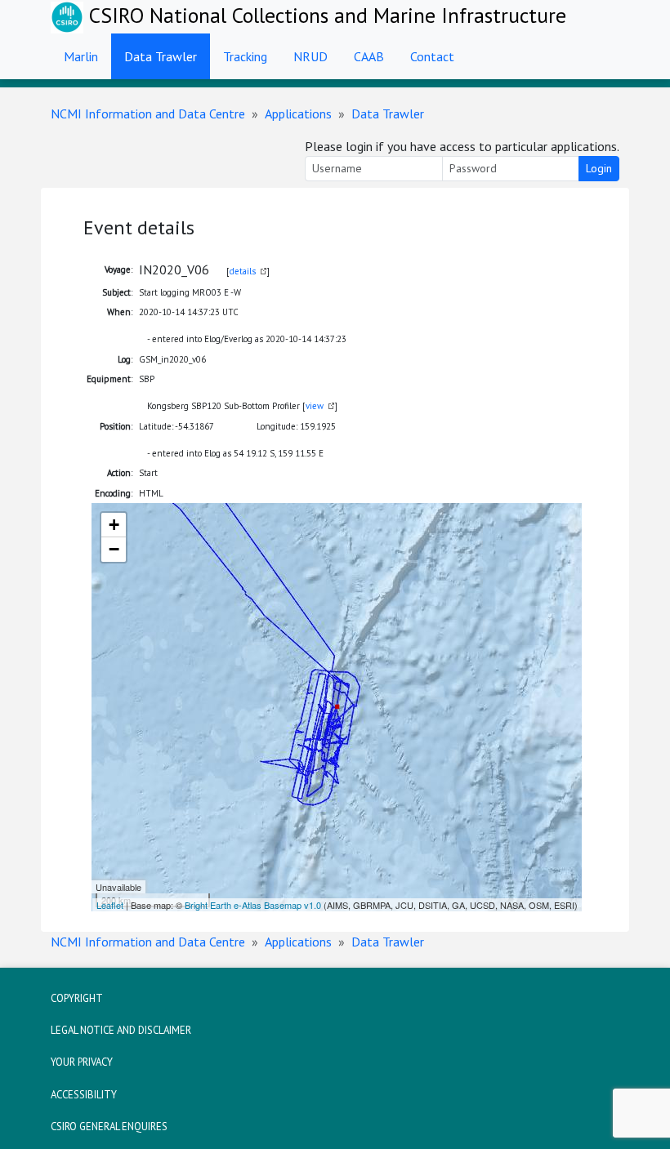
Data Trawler (160, 56)
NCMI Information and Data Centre (148, 113)
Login (599, 168)
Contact (432, 56)
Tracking (245, 56)
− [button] (114, 549)
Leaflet (109, 904)
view (315, 406)
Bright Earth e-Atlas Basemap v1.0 (253, 904)
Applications (298, 113)
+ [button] (114, 524)
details (243, 271)
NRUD (310, 56)
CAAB (369, 56)
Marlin (81, 56)
